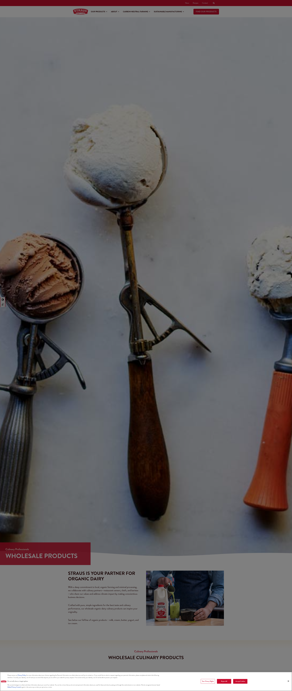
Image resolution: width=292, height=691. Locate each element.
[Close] (288, 681)
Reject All (224, 681)
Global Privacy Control (14, 687)
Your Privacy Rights (208, 681)
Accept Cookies (240, 681)
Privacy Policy (22, 675)
